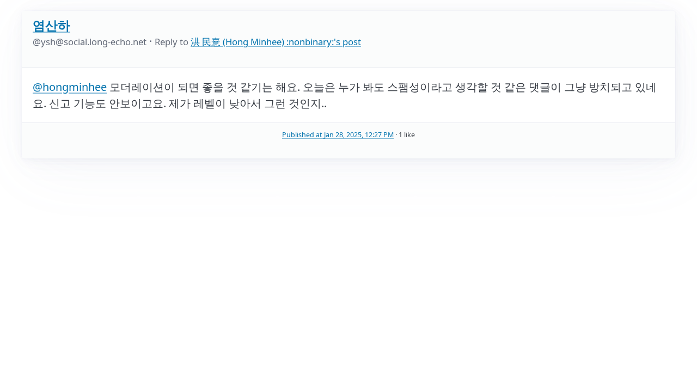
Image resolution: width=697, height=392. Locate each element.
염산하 (51, 25)
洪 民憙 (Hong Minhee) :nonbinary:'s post (276, 41)
